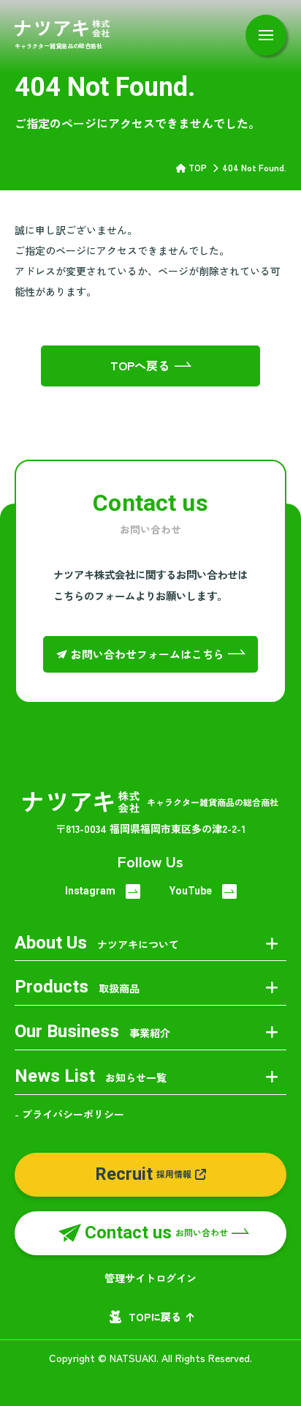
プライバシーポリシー (73, 1114)
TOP (197, 167)
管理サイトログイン (150, 1278)
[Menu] (265, 35)
